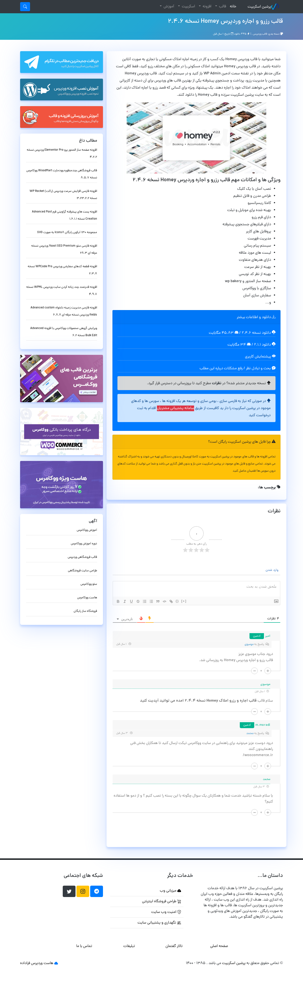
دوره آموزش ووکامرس (84, 543)
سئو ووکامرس (88, 584)
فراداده (25, 963)
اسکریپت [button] (188, 6)
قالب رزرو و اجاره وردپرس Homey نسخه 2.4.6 (225, 21)
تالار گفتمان (174, 946)
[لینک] (171, 601)
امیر (267, 636)
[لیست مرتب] (144, 601)
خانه (232, 6)
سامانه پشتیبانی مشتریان (175, 408)
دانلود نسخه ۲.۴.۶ (256, 333)
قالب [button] (222, 6)
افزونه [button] (206, 6)
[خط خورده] (138, 601)
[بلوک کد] (164, 601)
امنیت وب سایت (164, 912)
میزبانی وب (168, 891)
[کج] (124, 601)
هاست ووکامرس (87, 597)
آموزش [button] (168, 6)
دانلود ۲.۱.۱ (262, 345)
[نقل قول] (158, 601)
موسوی (249, 644)
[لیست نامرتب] (151, 601)
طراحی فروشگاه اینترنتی (159, 901)
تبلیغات (129, 946)
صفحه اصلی (219, 946)
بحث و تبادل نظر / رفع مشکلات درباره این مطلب (236, 368)
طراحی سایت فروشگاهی (82, 570)
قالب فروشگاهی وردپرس (82, 557)
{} (177, 601)
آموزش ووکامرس (87, 530)
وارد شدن (272, 570)
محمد (250, 733)
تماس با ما (84, 946)
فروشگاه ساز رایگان (85, 611)
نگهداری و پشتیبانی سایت (157, 923)
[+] (184, 601)
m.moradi (262, 725)
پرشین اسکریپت (259, 7)
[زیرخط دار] (131, 601)
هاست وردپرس (42, 963)
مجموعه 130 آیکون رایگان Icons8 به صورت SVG (67, 232)
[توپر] (118, 601)
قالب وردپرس (260, 34)
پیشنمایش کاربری (258, 357)
